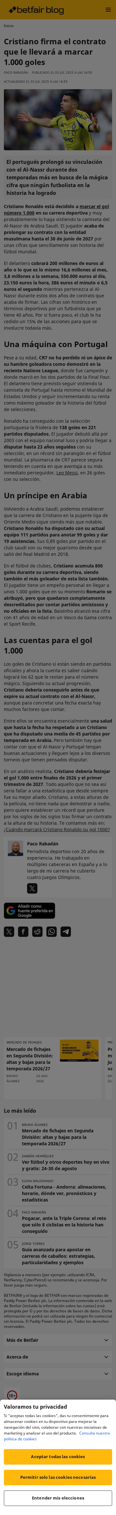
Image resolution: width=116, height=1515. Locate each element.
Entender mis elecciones (58, 1498)
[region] (58, 1457)
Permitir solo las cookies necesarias (58, 1477)
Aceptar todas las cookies (58, 1456)
